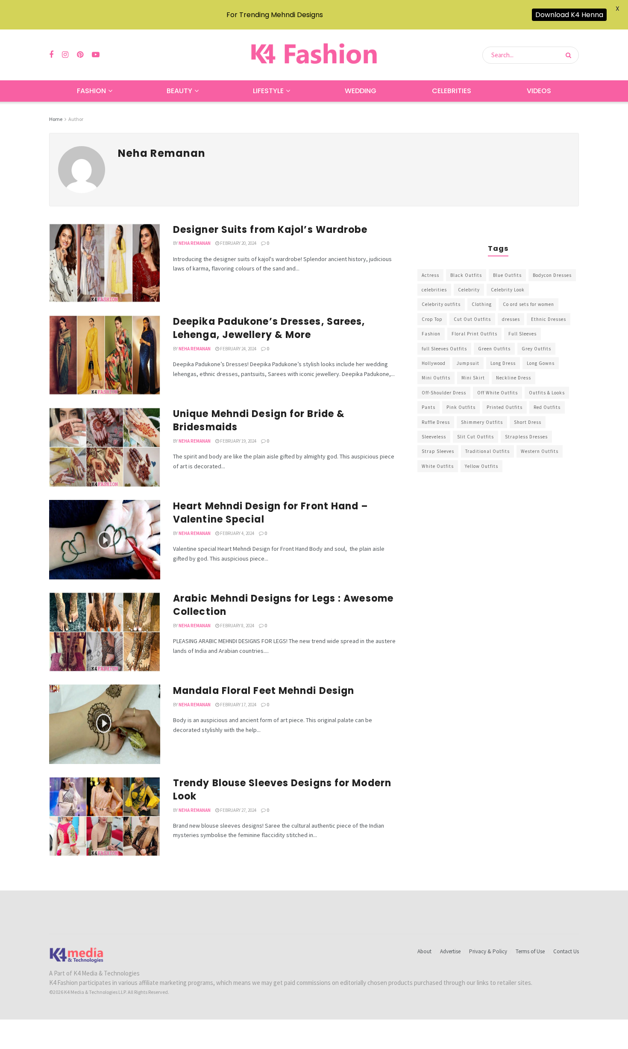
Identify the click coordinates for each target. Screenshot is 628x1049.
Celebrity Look (508, 290)
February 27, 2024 (237, 810)
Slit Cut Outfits (475, 437)
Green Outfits (494, 349)
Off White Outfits (497, 393)
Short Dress (527, 422)
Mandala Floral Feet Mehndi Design (263, 690)
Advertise (450, 951)
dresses (511, 319)
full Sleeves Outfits (444, 349)
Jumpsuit (468, 363)
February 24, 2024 (237, 349)
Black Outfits (466, 275)
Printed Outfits (504, 407)
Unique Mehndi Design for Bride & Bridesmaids (259, 420)
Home (55, 119)
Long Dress (503, 363)
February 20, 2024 (237, 243)
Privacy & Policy (488, 951)
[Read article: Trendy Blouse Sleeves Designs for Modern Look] (104, 816)
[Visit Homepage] (314, 55)
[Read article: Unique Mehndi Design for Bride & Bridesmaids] (104, 447)
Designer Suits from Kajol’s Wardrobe (270, 229)
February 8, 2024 (236, 626)
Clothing (482, 304)
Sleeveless (434, 437)
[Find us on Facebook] (51, 55)
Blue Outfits (507, 275)
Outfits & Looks (547, 393)
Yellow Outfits (481, 466)
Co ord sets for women (528, 304)
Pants (428, 407)
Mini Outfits (436, 378)
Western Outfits (539, 451)
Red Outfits (547, 407)
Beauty (179, 91)
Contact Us (566, 951)
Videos (539, 91)
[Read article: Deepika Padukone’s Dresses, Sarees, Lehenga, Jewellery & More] (104, 355)
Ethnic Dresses (548, 319)
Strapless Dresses (526, 437)
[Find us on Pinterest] (80, 55)
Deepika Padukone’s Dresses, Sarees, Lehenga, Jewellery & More (269, 328)
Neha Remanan (195, 243)
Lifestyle (268, 91)
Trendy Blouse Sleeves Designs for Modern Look (282, 789)
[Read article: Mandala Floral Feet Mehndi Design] (104, 724)
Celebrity (469, 290)
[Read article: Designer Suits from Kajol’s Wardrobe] (104, 263)
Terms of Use (530, 951)
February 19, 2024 (237, 441)
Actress (430, 275)
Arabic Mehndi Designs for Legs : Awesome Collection (283, 605)
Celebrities (451, 91)
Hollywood (434, 363)
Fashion (91, 91)
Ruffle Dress (436, 422)
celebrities (434, 290)
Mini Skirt (473, 378)
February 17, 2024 (237, 705)
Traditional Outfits (487, 451)
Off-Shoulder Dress (444, 393)
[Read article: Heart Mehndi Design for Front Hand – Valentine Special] (104, 539)
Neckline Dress (513, 378)
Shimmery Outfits (482, 422)
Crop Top (432, 319)
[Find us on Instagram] (65, 55)
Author (75, 119)
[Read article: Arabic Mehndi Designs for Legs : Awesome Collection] (104, 632)
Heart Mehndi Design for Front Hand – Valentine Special (271, 513)
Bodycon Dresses (552, 275)
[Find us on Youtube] (96, 55)
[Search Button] (570, 55)
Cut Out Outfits (472, 319)
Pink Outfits (460, 407)
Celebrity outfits (441, 304)
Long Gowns (541, 363)
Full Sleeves (522, 334)
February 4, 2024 (236, 533)
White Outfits (438, 466)
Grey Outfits (536, 349)
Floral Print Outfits (474, 334)
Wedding (360, 91)
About (424, 951)
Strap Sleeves (438, 451)
